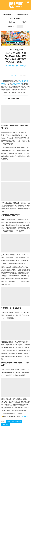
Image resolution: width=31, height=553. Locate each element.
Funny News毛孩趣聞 (22, 14)
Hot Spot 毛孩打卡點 (9, 22)
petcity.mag (24, 416)
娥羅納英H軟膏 (17, 84)
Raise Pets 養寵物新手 (15, 18)
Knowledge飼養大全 (8, 14)
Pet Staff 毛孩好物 (23, 22)
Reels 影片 (11, 26)
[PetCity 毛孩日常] (15, 5)
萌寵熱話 (23, 66)
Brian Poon (14, 75)
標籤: (3, 421)
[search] (22, 2)
